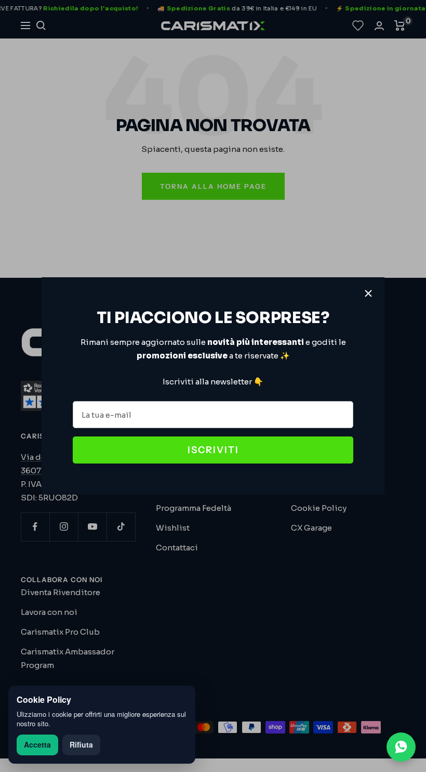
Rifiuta (81, 744)
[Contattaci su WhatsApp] (401, 747)
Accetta (37, 744)
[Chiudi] (368, 293)
